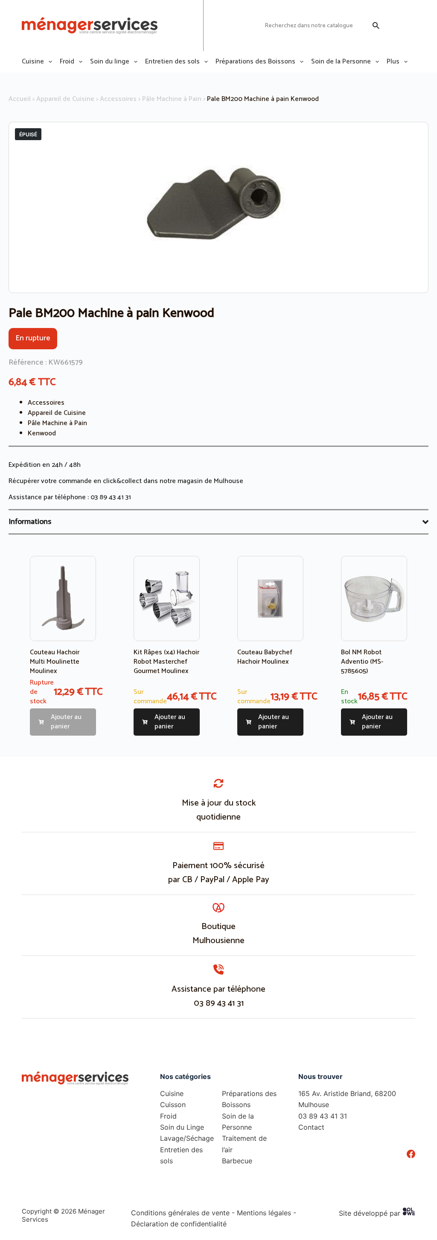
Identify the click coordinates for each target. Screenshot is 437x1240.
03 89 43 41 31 (110, 497)
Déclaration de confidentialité (179, 1224)
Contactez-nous (234, 25)
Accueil (20, 99)
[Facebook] (411, 1154)
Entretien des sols (172, 62)
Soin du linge (109, 62)
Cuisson (173, 1104)
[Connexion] (394, 25)
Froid (67, 62)
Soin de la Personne (341, 62)
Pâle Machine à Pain (171, 99)
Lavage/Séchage (187, 1138)
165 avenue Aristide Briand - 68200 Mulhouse (173, 25)
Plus (393, 62)
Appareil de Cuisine (65, 99)
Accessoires (118, 99)
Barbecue (237, 1161)
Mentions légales (264, 1212)
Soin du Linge (182, 1127)
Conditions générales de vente (180, 1212)
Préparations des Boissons (255, 62)
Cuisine (33, 62)
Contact (311, 1127)
